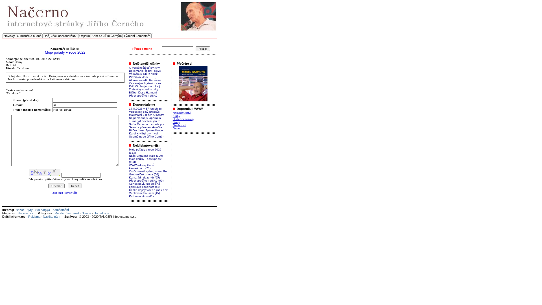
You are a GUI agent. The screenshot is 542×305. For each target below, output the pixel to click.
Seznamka (42, 210)
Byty (30, 210)
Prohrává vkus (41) (141, 196)
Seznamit (72, 213)
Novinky (9, 36)
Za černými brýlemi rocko (145, 83)
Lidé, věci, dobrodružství (60, 36)
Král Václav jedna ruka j (144, 86)
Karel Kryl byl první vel (143, 133)
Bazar (20, 210)
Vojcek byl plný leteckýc (144, 111)
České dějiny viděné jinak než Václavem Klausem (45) (148, 191)
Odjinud (84, 36)
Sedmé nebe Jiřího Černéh (146, 136)
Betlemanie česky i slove (145, 70)
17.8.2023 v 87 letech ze (145, 108)
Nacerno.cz (26, 213)
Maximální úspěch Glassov (146, 114)
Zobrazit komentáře (65, 192)
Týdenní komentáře (137, 36)
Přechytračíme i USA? (143, 95)
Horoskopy (101, 213)
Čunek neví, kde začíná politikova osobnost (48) (144, 185)
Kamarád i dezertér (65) (144, 177)
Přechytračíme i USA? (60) (146, 180)
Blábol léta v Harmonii (143, 92)
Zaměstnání (61, 210)
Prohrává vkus (138, 77)
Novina (86, 213)
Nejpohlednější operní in (145, 117)
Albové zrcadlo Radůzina (145, 80)
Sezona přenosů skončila (145, 127)
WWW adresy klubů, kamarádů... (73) (142, 167)
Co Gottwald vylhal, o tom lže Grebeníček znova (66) (148, 173)
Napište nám (51, 216)
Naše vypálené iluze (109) (146, 155)
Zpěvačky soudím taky (143, 89)
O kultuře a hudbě (29, 36)
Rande (59, 213)
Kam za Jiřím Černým (107, 36)
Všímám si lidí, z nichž (143, 73)
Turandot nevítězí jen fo (144, 121)
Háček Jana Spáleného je (146, 130)
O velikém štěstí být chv (144, 67)
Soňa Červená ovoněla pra (146, 124)
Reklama (34, 216)
